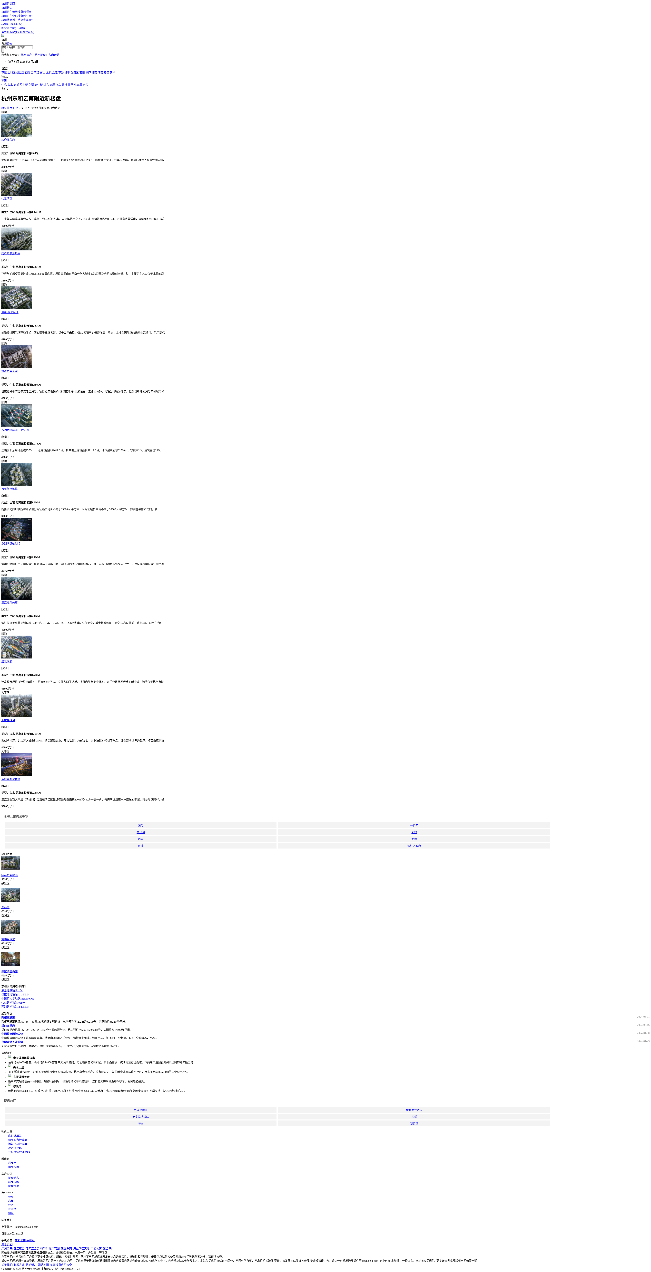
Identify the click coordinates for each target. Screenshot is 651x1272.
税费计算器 (15, 1148)
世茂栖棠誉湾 (9, 371)
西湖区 (29, 72)
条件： (5, 88)
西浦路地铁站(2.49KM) (14, 1006)
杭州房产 (26, 54)
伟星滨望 (6, 198)
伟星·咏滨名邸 (9, 312)
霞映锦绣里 (8, 939)
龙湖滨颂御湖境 (10, 543)
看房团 (12, 1163)
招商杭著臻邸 (9, 875)
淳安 (100, 72)
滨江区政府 (414, 845)
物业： (5, 76)
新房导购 (13, 1182)
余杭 (49, 72)
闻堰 (414, 832)
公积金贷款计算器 (19, 1152)
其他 (112, 72)
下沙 (61, 72)
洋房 (58, 84)
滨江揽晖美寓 (9, 602)
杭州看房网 (8, 3)
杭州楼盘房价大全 (61, 1264)
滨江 (36, 72)
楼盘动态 (13, 1177)
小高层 (78, 84)
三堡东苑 (66, 1248)
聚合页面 (6, 1244)
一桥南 (414, 825)
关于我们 (6, 1264)
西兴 (140, 839)
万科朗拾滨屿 (9, 488)
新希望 (414, 1123)
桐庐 (88, 72)
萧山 (42, 72)
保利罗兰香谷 (414, 1110)
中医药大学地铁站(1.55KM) (17, 998)
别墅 (31, 84)
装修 (9, 43)
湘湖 (414, 839)
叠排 (64, 84)
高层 (52, 84)
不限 (4, 72)
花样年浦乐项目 (10, 253)
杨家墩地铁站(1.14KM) (14, 994)
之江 (55, 72)
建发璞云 (6, 661)
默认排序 (6, 108)
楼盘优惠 (13, 1186)
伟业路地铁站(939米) (13, 1002)
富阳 (82, 72)
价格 (15, 108)
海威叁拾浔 (8, 720)
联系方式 (19, 1264)
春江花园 (19, 1248)
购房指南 (13, 1167)
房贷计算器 (15, 1135)
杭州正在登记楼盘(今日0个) (17, 15)
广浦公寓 (6, 1248)
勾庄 (140, 1123)
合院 (85, 84)
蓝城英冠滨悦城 (10, 779)
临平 (67, 72)
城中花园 (54, 1248)
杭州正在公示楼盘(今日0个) (17, 11)
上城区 (11, 72)
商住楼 (39, 84)
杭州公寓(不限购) (11, 24)
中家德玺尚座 (9, 971)
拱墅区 (20, 72)
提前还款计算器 (17, 1144)
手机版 (25, 1240)
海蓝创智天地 (81, 1248)
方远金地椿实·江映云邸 (15, 430)
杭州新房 (6, 7)
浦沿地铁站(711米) (12, 990)
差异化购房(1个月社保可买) (17, 32)
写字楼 (24, 84)
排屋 (70, 84)
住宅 (4, 84)
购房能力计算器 (17, 1139)
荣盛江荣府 (8, 139)
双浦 (140, 845)
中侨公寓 (96, 1248)
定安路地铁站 (141, 1116)
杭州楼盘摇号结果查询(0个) (17, 19)
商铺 (16, 84)
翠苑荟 (5, 907)
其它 (46, 84)
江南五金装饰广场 (36, 1248)
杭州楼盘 (40, 54)
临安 (94, 72)
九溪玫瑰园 (140, 1110)
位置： (5, 68)
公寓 (10, 84)
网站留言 (31, 1264)
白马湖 (141, 832)
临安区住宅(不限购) (13, 28)
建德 (106, 72)
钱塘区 (75, 72)
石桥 (414, 1116)
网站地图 (43, 1264)
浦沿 (140, 825)
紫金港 (107, 1248)
